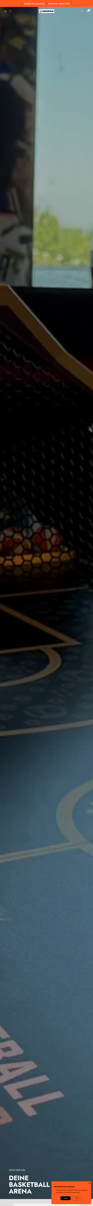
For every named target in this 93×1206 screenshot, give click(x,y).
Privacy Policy (75, 1192)
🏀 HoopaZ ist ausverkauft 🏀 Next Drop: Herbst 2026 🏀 (47, 3)
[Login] (82, 11)
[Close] (89, 1183)
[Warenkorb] (87, 11)
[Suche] (10, 11)
